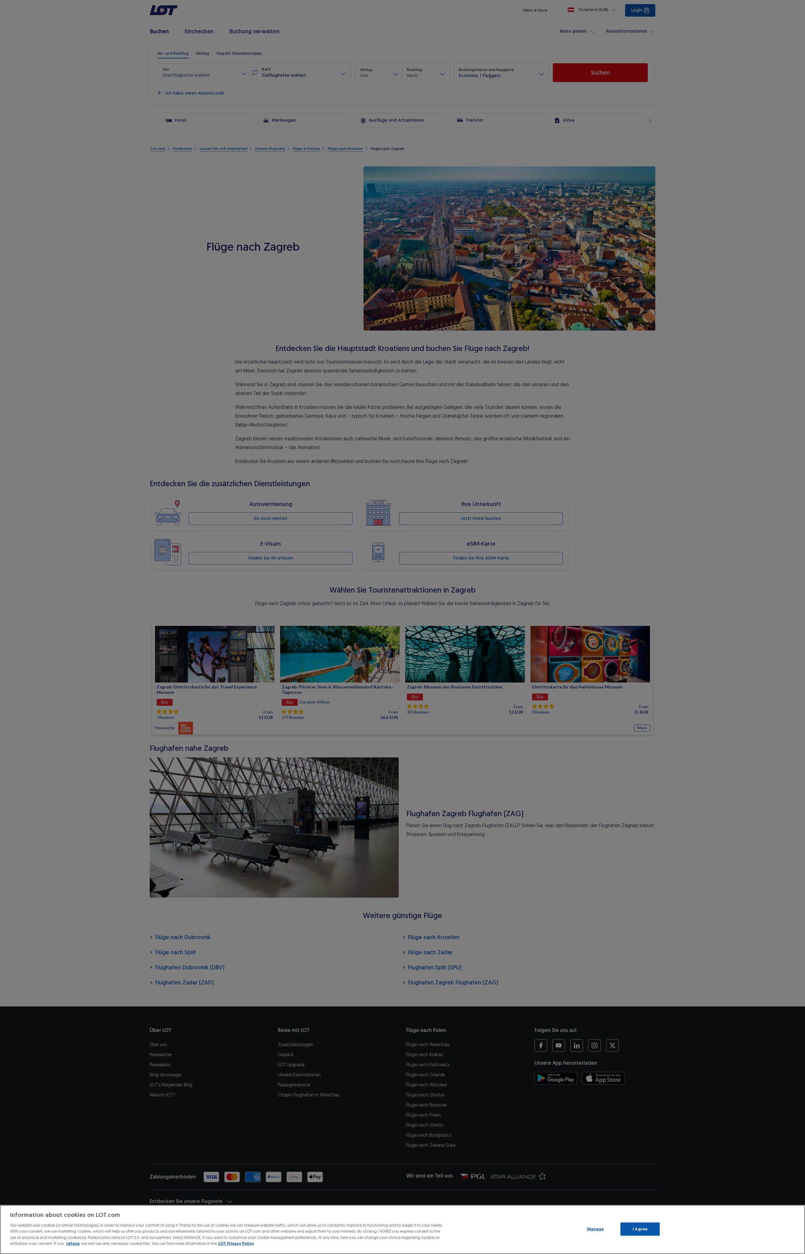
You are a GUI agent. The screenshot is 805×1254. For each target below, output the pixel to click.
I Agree (640, 1229)
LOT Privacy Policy (236, 1243)
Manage (595, 1229)
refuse (73, 1243)
